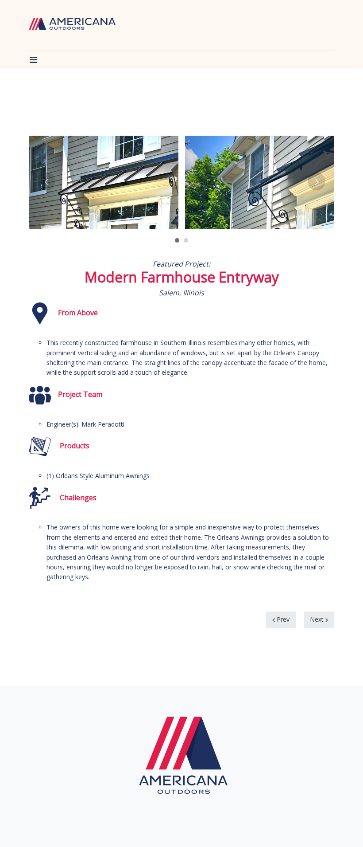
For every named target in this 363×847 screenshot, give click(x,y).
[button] (33, 59)
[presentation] (46, 181)
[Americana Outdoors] (72, 24)
